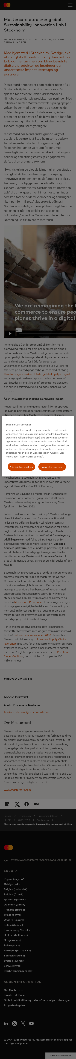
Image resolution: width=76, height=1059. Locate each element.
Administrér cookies (21, 467)
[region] (38, 446)
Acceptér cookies (52, 467)
